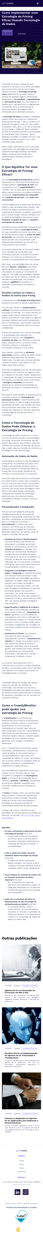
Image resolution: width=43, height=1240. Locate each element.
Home (21, 1161)
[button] (37, 3)
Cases (21, 1164)
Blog (21, 1168)
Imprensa (21, 1171)
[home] (8, 3)
